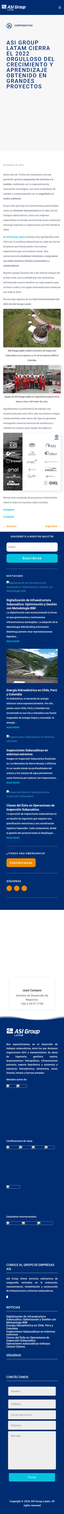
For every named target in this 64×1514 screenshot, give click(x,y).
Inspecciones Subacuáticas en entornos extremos (30, 1333)
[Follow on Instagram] (9, 888)
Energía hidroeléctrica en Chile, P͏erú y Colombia (29, 1327)
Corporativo (24, 25)
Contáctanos (21, 863)
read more (13, 641)
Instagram (8, 509)
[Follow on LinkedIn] (16, 888)
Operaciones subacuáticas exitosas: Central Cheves (28, 1345)
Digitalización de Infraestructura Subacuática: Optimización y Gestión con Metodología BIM (31, 604)
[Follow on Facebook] (29, 1365)
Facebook (8, 516)
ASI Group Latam (15, 237)
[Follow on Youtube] (24, 888)
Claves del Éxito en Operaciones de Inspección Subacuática (27, 1339)
